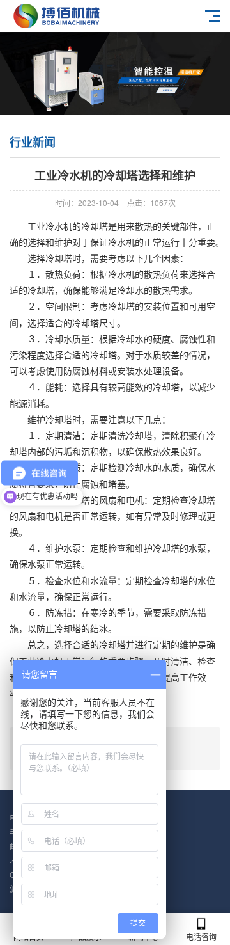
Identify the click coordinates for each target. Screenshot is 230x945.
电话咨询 (201, 936)
